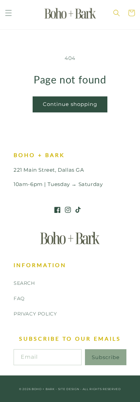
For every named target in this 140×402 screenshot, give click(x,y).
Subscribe (106, 357)
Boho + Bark (43, 389)
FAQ (19, 298)
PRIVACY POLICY (35, 314)
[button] (8, 12)
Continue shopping (70, 104)
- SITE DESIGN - (69, 389)
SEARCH (24, 283)
